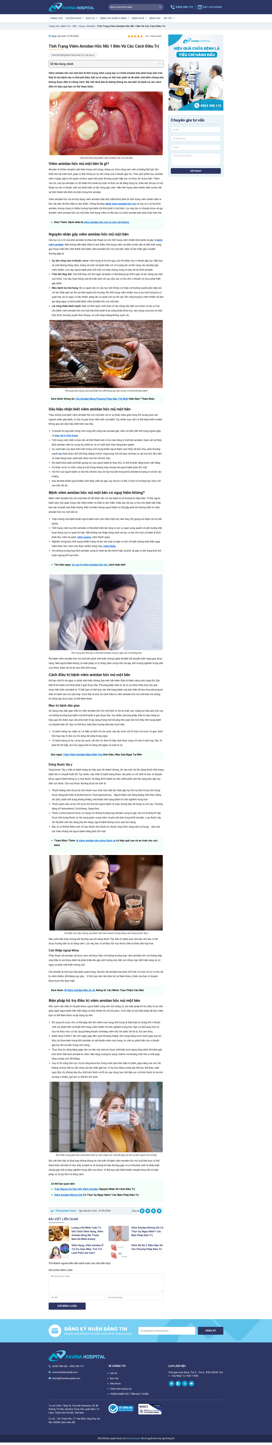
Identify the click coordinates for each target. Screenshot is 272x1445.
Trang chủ (56, 18)
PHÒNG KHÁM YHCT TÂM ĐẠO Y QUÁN (129, 1394)
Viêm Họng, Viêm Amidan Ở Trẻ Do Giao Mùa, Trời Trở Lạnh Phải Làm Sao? (87, 1249)
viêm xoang (84, 537)
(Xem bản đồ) (68, 1422)
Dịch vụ (91, 18)
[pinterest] (153, 1211)
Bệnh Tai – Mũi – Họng (73, 26)
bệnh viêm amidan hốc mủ (120, 203)
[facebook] (142, 1211)
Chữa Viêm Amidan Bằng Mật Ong (83, 754)
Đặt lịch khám (212, 7)
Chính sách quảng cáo (121, 1388)
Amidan (91, 26)
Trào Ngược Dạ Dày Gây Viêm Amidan (76, 1189)
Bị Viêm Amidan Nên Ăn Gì (79, 990)
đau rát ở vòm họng (66, 435)
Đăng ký (211, 1330)
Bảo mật (114, 1378)
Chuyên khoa (73, 18)
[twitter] (147, 1211)
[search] (160, 7)
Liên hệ (113, 1373)
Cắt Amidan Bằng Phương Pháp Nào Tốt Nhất (101, 398)
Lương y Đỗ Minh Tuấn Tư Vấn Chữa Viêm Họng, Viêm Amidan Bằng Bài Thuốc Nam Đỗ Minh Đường (87, 1233)
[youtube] (191, 1383)
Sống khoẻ (138, 18)
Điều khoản (115, 1383)
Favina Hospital (132, 1438)
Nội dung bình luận (60, 1270)
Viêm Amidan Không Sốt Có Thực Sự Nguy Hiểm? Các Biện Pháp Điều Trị (147, 1231)
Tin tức (168, 18)
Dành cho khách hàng (113, 18)
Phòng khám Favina (66, 1210)
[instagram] (185, 1383)
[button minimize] (160, 64)
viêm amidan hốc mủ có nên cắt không (106, 222)
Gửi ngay (195, 171)
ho (60, 453)
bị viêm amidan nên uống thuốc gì (96, 840)
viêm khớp (109, 546)
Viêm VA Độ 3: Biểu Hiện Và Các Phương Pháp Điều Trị (147, 1247)
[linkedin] (159, 1211)
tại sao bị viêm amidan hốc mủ (89, 564)
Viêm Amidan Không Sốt (68, 1194)
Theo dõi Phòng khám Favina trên (66, 55)
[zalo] (178, 1383)
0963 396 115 (184, 7)
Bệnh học (155, 18)
